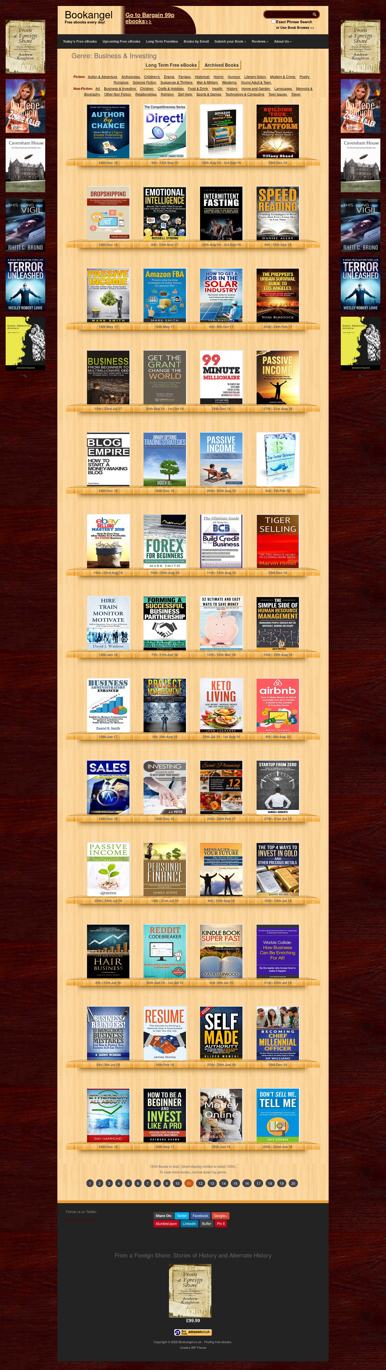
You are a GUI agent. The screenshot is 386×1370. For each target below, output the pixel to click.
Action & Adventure (103, 76)
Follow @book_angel (82, 1220)
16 (247, 1183)
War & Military (208, 82)
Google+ (220, 1215)
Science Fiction (145, 82)
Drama (169, 76)
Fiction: (79, 76)
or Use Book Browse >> (295, 27)
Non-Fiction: (83, 88)
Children (147, 88)
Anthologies (131, 76)
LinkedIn (189, 1223)
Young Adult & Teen (256, 82)
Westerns (229, 82)
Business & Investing (120, 88)
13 (212, 1183)
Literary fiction (255, 76)
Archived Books (222, 65)
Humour (234, 76)
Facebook (200, 1215)
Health (217, 88)
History (232, 88)
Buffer (206, 1223)
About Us (283, 41)
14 (224, 1183)
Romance (121, 82)
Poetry (305, 76)
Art (98, 88)
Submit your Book (230, 41)
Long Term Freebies (162, 41)
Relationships (146, 94)
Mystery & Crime (283, 76)
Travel (296, 94)
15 (235, 1183)
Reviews (260, 41)
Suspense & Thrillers (177, 82)
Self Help (185, 94)
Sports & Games (209, 94)
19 (282, 1183)
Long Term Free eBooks (171, 65)
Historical (202, 76)
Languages (283, 88)
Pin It (221, 1223)
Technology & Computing (245, 94)
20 (293, 1183)
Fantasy (185, 76)
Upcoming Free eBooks (121, 41)
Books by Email (196, 41)
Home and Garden (256, 88)
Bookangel (89, 14)
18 (270, 1183)
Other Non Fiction (118, 94)
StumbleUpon (166, 1223)
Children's (152, 76)
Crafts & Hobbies (171, 88)
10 (177, 1183)
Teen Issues (278, 94)
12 (201, 1183)
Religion (168, 94)
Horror (219, 76)
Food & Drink (198, 88)
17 (259, 1183)
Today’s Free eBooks (80, 41)
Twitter (182, 1215)
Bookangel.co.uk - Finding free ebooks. (205, 1341)
